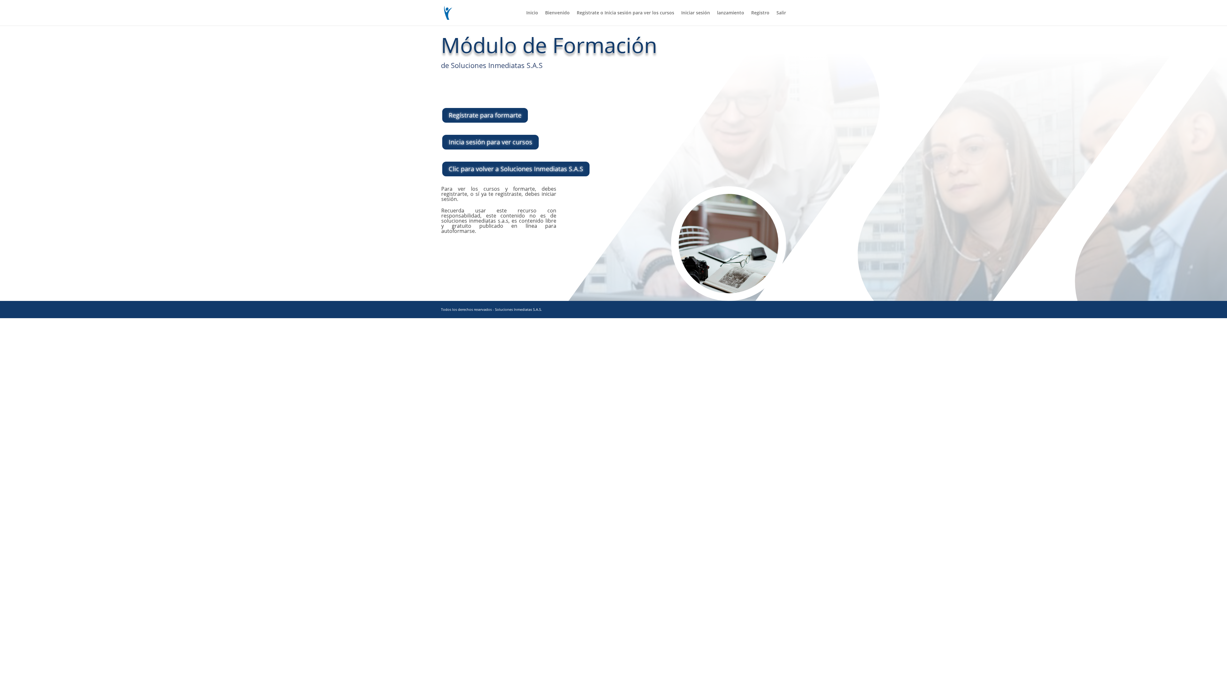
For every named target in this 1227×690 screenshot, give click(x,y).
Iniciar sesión (695, 13)
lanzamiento (730, 13)
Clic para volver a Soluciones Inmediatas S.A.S (516, 169)
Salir (781, 13)
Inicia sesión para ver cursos (490, 142)
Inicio (532, 13)
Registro (760, 13)
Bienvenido (557, 13)
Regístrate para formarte (484, 89)
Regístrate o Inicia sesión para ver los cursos (625, 13)
